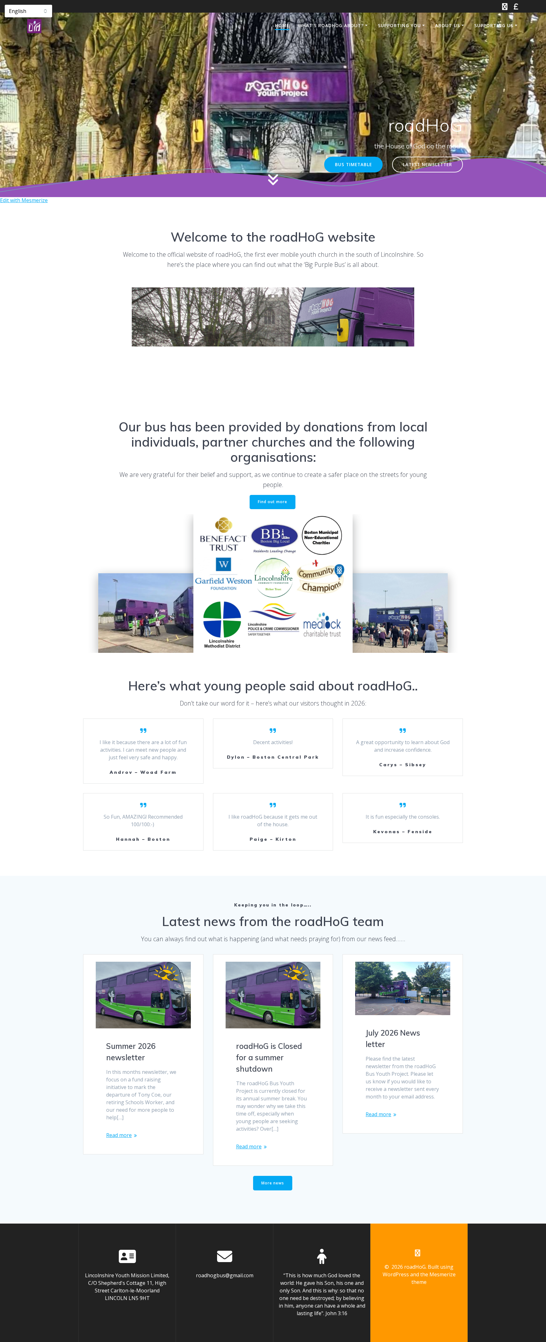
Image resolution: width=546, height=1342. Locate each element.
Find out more (272, 501)
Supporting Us (493, 25)
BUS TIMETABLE (353, 164)
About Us (447, 25)
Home (282, 25)
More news (272, 1183)
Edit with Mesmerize (24, 200)
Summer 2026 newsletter (130, 1051)
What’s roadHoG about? (331, 25)
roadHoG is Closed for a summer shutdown (269, 1057)
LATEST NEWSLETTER (427, 164)
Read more (119, 1135)
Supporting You (399, 25)
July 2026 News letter (393, 1038)
